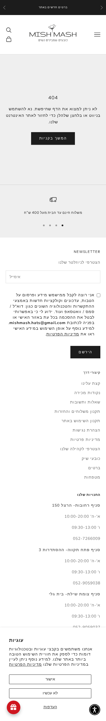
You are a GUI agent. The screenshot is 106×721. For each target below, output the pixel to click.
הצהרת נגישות (86, 430)
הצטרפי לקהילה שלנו (80, 449)
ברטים (94, 468)
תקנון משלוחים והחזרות (77, 411)
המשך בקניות (53, 138)
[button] (94, 709)
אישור (50, 679)
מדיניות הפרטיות (25, 664)
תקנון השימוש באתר (81, 421)
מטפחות (92, 477)
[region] (53, 205)
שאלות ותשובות (85, 402)
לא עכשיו (50, 693)
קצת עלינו (90, 383)
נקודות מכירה (87, 393)
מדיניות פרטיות (85, 439)
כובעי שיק (91, 458)
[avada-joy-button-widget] (13, 707)
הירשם (85, 352)
